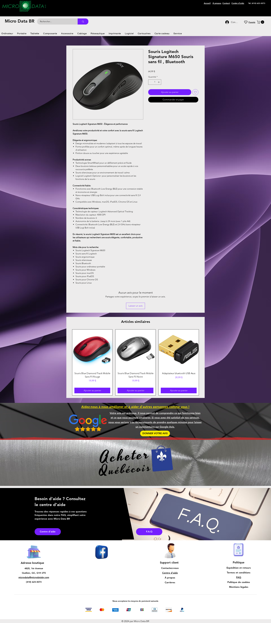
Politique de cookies (238, 563)
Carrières (170, 563)
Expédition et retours (239, 549)
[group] (135, 343)
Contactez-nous (170, 549)
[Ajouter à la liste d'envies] (195, 92)
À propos (170, 558)
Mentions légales (238, 568)
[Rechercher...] (83, 21)
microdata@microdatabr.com (33, 558)
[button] (261, 22)
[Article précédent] (68, 343)
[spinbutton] (154, 82)
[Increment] (159, 82)
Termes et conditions (238, 553)
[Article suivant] (203, 343)
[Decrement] (150, 82)
